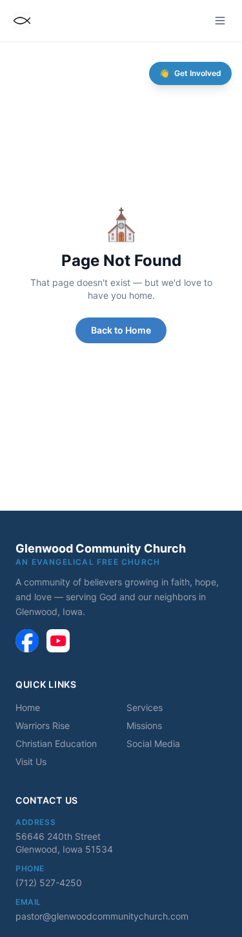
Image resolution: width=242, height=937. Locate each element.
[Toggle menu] (220, 20)
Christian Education (56, 743)
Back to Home (121, 330)
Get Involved (190, 73)
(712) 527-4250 (48, 882)
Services (144, 707)
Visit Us (30, 761)
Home (27, 707)
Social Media (153, 743)
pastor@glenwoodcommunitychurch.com (101, 916)
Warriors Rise (42, 725)
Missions (144, 725)
